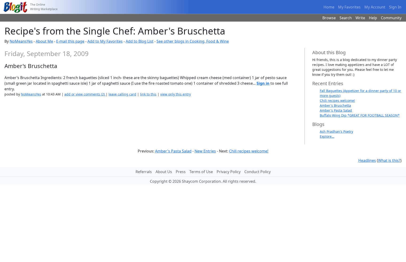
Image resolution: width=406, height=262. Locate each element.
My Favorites (349, 7)
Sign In (395, 7)
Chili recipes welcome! (337, 100)
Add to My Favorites (105, 41)
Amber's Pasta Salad (336, 110)
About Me (44, 41)
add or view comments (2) (85, 94)
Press (181, 171)
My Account (374, 7)
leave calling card (122, 94)
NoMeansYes (21, 41)
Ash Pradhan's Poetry (336, 131)
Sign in (263, 83)
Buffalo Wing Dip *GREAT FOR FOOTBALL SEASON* (360, 115)
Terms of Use (201, 171)
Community (391, 17)
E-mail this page (70, 41)
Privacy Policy (229, 171)
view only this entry (175, 94)
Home (329, 7)
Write (360, 17)
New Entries (205, 151)
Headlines (367, 160)
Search (346, 17)
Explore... (327, 136)
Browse (329, 17)
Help (373, 17)
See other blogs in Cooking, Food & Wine (192, 41)
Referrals (144, 171)
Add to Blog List (139, 41)
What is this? (389, 160)
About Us (164, 171)
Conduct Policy (257, 171)
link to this (148, 94)
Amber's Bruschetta (335, 105)
